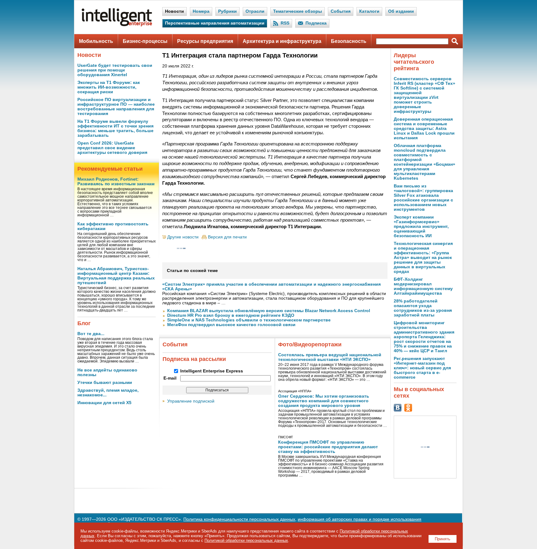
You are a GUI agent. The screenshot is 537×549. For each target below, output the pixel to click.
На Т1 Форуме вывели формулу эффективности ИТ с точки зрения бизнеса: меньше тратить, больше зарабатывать (115, 128)
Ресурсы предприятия (205, 41)
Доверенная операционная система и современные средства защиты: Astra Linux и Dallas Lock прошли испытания (424, 128)
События (341, 11)
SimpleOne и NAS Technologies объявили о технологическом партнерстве (249, 320)
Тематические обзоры (297, 11)
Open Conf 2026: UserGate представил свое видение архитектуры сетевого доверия (112, 148)
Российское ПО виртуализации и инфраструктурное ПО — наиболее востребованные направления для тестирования (116, 106)
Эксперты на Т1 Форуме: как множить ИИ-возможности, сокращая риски (108, 87)
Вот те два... (90, 333)
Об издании (401, 11)
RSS (285, 23)
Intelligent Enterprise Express (211, 371)
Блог (84, 323)
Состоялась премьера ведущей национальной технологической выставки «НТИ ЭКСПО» (329, 357)
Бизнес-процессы (145, 41)
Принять (442, 539)
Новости (174, 11)
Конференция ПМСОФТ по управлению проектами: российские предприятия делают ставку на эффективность (328, 447)
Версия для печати (227, 237)
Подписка (316, 23)
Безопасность (348, 41)
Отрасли (255, 11)
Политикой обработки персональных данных (246, 540)
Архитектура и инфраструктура (282, 41)
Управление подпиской (190, 401)
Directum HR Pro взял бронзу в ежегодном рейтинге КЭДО (230, 315)
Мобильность (96, 41)
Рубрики (227, 11)
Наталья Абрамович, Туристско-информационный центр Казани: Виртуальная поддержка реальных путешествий (116, 275)
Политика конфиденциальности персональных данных (239, 519)
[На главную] (117, 25)
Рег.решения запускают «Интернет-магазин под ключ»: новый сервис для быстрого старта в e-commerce (422, 368)
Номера (201, 11)
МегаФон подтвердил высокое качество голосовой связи (231, 324)
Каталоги (369, 11)
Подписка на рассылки (194, 359)
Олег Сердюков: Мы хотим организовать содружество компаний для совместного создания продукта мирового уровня (323, 401)
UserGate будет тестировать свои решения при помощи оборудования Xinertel (114, 70)
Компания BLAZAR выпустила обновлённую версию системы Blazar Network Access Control (268, 310)
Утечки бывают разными (104, 382)
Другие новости (183, 237)
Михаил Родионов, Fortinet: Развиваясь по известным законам (115, 181)
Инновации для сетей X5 (104, 402)
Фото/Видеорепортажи (310, 344)
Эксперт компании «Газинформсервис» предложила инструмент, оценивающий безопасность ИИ (421, 226)
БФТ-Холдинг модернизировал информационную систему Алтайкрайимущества (423, 286)
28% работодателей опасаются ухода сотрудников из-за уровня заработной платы (423, 308)
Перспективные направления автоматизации (214, 23)
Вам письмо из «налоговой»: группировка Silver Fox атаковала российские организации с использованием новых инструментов (423, 198)
